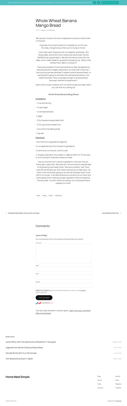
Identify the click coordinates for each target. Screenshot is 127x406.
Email (37, 273)
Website (38, 282)
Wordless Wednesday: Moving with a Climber (23, 213)
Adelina (43, 30)
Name (38, 265)
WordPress (118, 401)
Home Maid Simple (17, 377)
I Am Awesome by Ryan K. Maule (19, 359)
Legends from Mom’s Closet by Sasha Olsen (24, 347)
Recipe (51, 195)
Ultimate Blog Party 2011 (110, 213)
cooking (44, 195)
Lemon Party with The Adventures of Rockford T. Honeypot (31, 342)
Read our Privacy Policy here (110, 2)
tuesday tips (58, 195)
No (99, 2)
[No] (125, 2)
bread (38, 195)
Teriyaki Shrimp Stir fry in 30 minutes (21, 353)
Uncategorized (51, 30)
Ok (94, 2)
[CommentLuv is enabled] (45, 304)
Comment (39, 243)
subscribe (83, 290)
